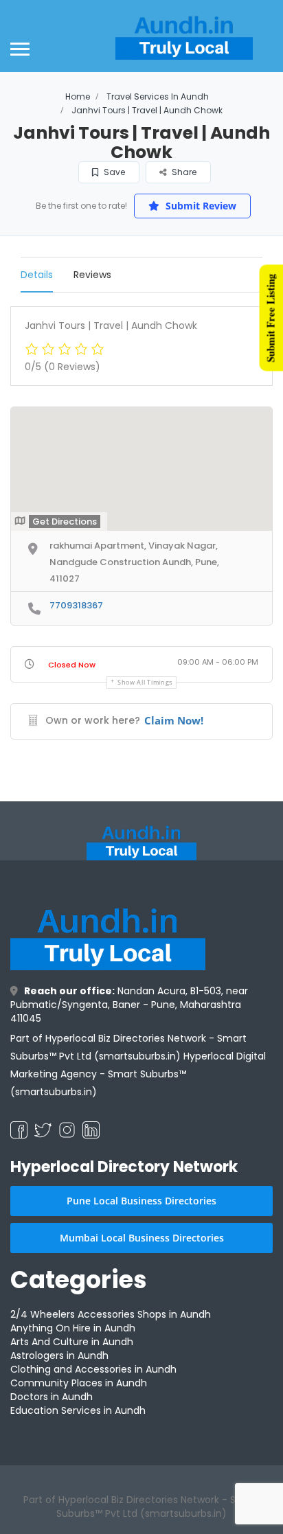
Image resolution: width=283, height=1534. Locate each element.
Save (113, 172)
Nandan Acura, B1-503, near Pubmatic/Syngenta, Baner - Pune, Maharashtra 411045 (129, 1004)
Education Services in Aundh (78, 1410)
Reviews (92, 275)
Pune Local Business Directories (141, 1200)
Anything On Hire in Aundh (72, 1328)
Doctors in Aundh (51, 1397)
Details (37, 275)
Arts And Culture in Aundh (71, 1342)
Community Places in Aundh (78, 1383)
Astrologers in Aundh (59, 1355)
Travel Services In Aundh (157, 96)
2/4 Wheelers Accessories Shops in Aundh (110, 1314)
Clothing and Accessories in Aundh (93, 1369)
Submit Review (199, 205)
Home (77, 96)
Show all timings (144, 682)
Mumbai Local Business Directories (142, 1237)
